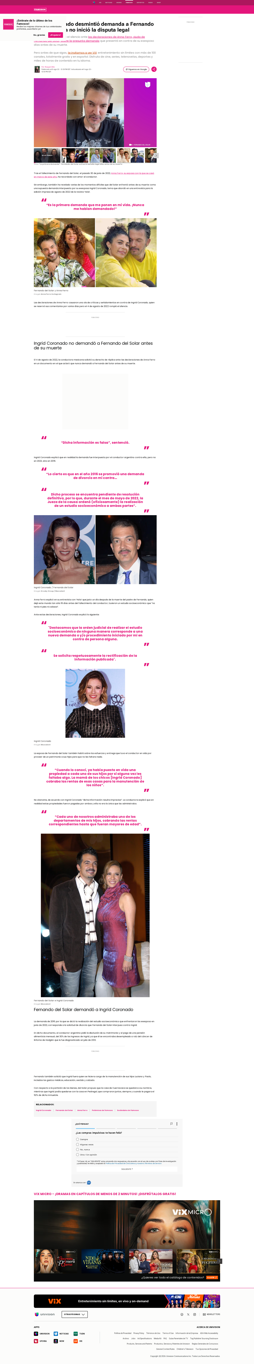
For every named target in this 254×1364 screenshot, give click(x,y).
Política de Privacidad (122, 1333)
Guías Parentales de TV (178, 1338)
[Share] (154, 69)
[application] (95, 112)
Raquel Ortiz (50, 67)
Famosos (129, 2)
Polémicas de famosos (102, 1110)
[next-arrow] (156, 155)
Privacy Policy (138, 1333)
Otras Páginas (72, 1314)
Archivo (126, 1338)
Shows (119, 2)
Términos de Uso (153, 1333)
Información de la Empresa (187, 1333)
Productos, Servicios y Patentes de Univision (172, 1344)
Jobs (133, 1338)
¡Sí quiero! (55, 35)
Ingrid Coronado (43, 1110)
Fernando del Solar (64, 1110)
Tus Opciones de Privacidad (207, 1349)
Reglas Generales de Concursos (205, 1344)
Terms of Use (168, 1333)
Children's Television (185, 1349)
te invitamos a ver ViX (82, 53)
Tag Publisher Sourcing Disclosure (204, 1338)
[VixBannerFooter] (127, 1301)
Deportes (140, 2)
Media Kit (157, 1338)
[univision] (40, 9)
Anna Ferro (82, 1110)
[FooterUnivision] (45, 1314)
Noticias (108, 2)
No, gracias (39, 35)
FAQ (165, 1338)
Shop (159, 2)
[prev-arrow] (32, 1261)
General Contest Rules (165, 1349)
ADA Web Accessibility (209, 1333)
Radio (150, 2)
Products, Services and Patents (139, 1344)
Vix (100, 2)
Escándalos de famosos (128, 1110)
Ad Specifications (144, 1338)
